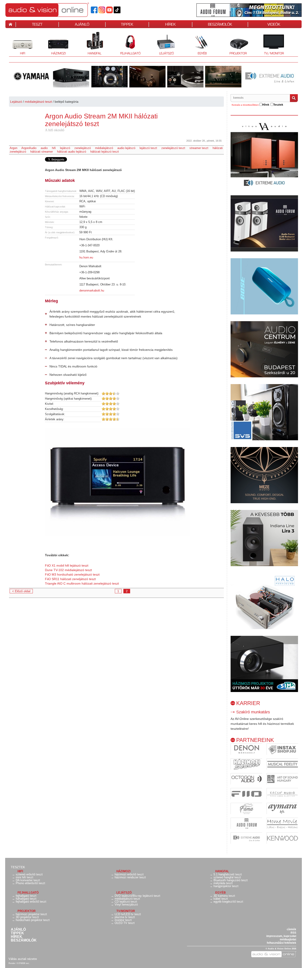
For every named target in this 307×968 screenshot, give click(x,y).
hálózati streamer (41, 151)
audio (44, 148)
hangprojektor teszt (226, 886)
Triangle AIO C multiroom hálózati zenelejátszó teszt (82, 583)
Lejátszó (163, 44)
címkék (291, 929)
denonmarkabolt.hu (91, 290)
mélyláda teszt (223, 883)
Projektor (236, 44)
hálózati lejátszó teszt (104, 151)
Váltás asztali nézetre (23, 959)
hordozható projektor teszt (33, 920)
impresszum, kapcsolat (281, 936)
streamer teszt (198, 148)
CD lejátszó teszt (126, 901)
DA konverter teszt (28, 880)
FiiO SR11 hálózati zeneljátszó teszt (70, 579)
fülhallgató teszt (26, 898)
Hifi (17, 44)
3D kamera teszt (224, 895)
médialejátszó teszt (38, 101)
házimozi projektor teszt (31, 914)
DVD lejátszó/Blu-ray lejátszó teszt (137, 895)
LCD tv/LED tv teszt (128, 914)
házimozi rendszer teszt (130, 877)
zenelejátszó (82, 148)
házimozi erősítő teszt (129, 874)
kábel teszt (221, 898)
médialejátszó (104, 148)
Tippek (17, 933)
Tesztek (18, 867)
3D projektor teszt (27, 917)
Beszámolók (24, 940)
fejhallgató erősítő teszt (31, 901)
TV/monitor (274, 53)
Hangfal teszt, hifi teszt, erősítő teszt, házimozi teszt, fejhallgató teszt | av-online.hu (55, 9)
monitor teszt (123, 920)
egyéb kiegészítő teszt (228, 901)
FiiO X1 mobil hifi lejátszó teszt (66, 565)
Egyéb (198, 44)
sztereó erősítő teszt (29, 874)
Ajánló (18, 929)
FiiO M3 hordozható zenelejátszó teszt (72, 574)
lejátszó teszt (148, 148)
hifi (54, 148)
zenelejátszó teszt (173, 148)
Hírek (16, 937)
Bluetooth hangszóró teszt (231, 880)
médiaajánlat (288, 939)
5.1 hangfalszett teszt (228, 874)
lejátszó (65, 148)
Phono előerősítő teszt (30, 883)
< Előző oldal (21, 591)
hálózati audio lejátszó (71, 151)
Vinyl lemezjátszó (126, 904)
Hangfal (91, 44)
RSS (293, 932)
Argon (13, 148)
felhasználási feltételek (281, 942)
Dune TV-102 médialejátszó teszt (68, 570)
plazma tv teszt (125, 917)
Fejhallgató (128, 44)
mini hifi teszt (24, 877)
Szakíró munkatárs (253, 712)
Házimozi (55, 44)
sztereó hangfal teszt (227, 877)
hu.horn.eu (86, 257)
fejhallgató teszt (26, 895)
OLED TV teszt (125, 923)
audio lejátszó (126, 148)
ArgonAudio (28, 148)
